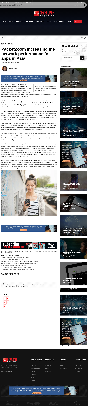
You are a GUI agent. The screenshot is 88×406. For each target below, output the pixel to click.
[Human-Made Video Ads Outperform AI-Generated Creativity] (73, 248)
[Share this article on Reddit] (8, 302)
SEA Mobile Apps (8, 286)
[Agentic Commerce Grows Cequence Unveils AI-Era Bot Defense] (73, 305)
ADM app (77, 371)
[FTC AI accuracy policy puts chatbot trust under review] (73, 225)
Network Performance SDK (22, 286)
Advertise (33, 374)
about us (33, 365)
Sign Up (78, 21)
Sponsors (48, 371)
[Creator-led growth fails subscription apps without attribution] (73, 181)
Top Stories (8, 21)
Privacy (33, 380)
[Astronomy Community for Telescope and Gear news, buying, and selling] (76, 403)
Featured (19, 21)
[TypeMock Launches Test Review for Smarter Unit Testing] (73, 203)
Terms (32, 377)
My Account (78, 368)
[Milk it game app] (54, 403)
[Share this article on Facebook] (5, 298)
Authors (33, 371)
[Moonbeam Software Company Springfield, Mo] (12, 403)
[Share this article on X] (8, 298)
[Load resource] (29, 78)
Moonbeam (10, 371)
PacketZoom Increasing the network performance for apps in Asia (22, 285)
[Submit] (84, 5)
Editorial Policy (35, 368)
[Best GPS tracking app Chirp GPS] (33, 403)
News (49, 21)
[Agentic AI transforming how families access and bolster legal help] (73, 128)
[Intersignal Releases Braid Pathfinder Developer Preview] (73, 103)
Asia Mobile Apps (47, 285)
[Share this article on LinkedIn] (5, 302)
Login (69, 21)
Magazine (29, 21)
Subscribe (40, 21)
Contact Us (78, 365)
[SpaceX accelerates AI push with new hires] (73, 273)
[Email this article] (5, 306)
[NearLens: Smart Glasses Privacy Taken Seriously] (73, 290)
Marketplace (58, 21)
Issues (47, 368)
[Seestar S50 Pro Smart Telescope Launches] (73, 78)
